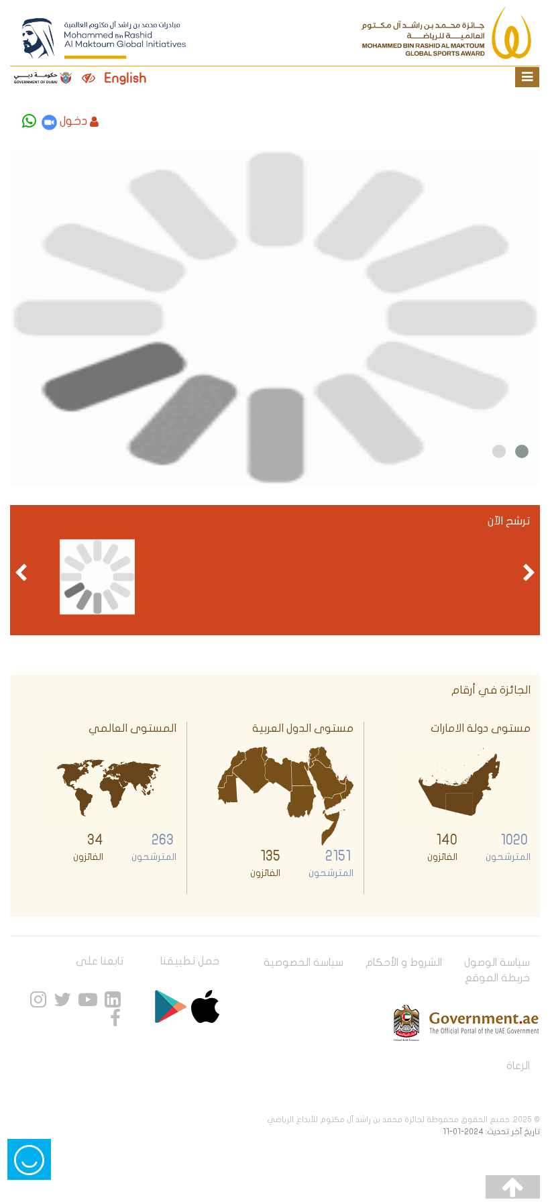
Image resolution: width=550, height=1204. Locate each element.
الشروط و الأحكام (404, 962)
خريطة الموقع (497, 978)
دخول (73, 121)
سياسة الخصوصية (303, 962)
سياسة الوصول (497, 962)
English (126, 78)
